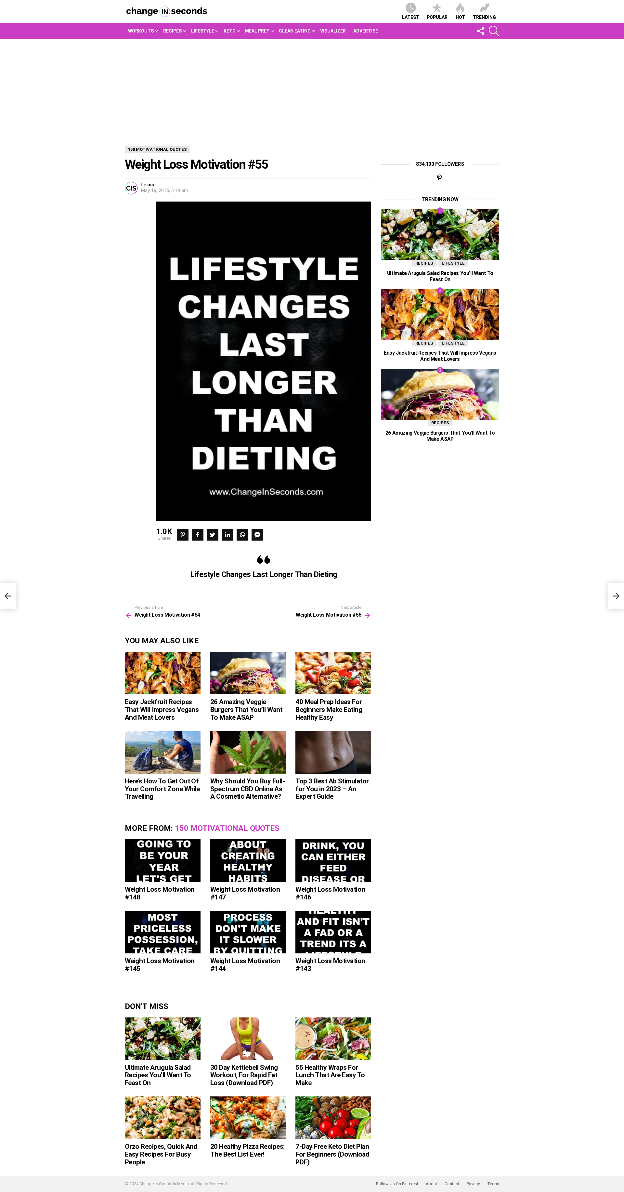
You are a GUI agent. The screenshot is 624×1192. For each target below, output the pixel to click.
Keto (230, 30)
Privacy (473, 1183)
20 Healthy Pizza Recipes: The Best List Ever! (247, 1150)
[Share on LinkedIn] (227, 535)
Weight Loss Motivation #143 (330, 965)
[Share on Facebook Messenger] (257, 535)
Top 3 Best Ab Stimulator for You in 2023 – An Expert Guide (332, 788)
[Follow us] (480, 31)
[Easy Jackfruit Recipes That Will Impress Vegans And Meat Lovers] (163, 673)
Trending (484, 17)
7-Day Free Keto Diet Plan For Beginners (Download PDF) (332, 1154)
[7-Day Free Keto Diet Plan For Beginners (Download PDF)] (333, 1117)
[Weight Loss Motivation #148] (163, 860)
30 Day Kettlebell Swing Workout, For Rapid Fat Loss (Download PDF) (244, 1075)
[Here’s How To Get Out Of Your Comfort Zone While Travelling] (163, 752)
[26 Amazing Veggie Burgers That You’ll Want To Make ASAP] (248, 673)
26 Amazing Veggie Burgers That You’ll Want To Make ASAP (246, 709)
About (431, 1183)
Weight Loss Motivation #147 (245, 893)
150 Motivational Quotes (227, 828)
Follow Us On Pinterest (397, 1183)
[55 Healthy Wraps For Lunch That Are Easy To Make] (333, 1038)
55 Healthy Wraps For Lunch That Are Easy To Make (330, 1075)
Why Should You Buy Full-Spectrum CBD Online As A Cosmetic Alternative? (247, 788)
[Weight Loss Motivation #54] (8, 596)
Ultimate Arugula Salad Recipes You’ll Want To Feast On (158, 1075)
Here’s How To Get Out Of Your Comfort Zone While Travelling (162, 788)
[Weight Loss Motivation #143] (333, 932)
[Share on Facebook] (197, 535)
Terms (493, 1183)
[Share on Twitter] (212, 535)
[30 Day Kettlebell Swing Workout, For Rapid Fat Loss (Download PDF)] (248, 1038)
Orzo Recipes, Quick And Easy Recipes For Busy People (161, 1154)
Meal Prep (257, 30)
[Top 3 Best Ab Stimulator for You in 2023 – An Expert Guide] (333, 752)
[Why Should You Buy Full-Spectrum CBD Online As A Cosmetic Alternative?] (248, 752)
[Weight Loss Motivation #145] (163, 932)
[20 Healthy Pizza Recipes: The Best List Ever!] (248, 1117)
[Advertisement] (312, 87)
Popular (437, 17)
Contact (452, 1183)
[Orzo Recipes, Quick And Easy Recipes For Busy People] (163, 1117)
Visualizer (333, 30)
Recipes (172, 30)
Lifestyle (202, 30)
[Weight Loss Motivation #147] (248, 860)
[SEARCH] (494, 31)
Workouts (141, 30)
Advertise (365, 30)
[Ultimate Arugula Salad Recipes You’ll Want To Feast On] (163, 1038)
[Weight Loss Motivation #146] (333, 860)
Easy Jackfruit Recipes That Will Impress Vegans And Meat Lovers (162, 709)
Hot (460, 17)
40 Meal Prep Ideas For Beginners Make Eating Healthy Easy (328, 709)
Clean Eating (295, 30)
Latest (410, 17)
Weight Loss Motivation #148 (159, 893)
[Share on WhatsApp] (242, 535)
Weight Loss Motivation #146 (330, 893)
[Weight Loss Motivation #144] (248, 932)
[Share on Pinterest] (182, 535)
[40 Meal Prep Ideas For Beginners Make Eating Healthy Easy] (333, 673)
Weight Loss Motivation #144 (245, 965)
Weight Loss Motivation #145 (159, 965)
